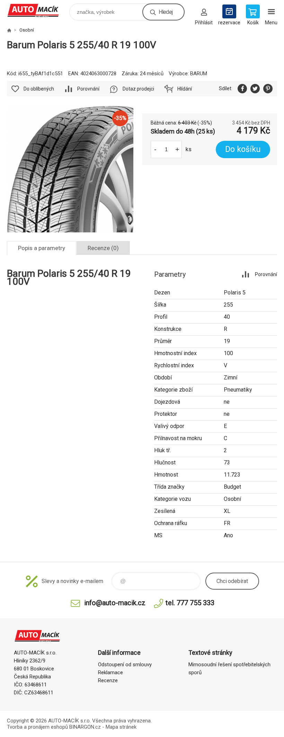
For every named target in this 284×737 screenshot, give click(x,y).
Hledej (165, 12)
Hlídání (184, 89)
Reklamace (110, 672)
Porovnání (88, 89)
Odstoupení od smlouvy (125, 664)
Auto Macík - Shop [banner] (37, 10)
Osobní (26, 30)
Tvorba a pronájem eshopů (37, 727)
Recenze (108, 680)
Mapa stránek (121, 727)
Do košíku (243, 149)
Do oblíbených (39, 89)
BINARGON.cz (85, 727)
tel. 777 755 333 (190, 603)
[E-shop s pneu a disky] (9, 30)
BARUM (198, 73)
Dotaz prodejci (138, 89)
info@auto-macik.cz (114, 603)
